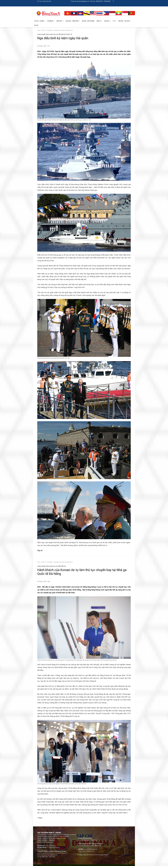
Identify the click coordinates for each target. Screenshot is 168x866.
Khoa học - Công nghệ (46, 30)
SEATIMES (81, 849)
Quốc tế (69, 34)
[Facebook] (113, 1)
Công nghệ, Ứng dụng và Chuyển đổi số (63, 30)
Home (38, 30)
